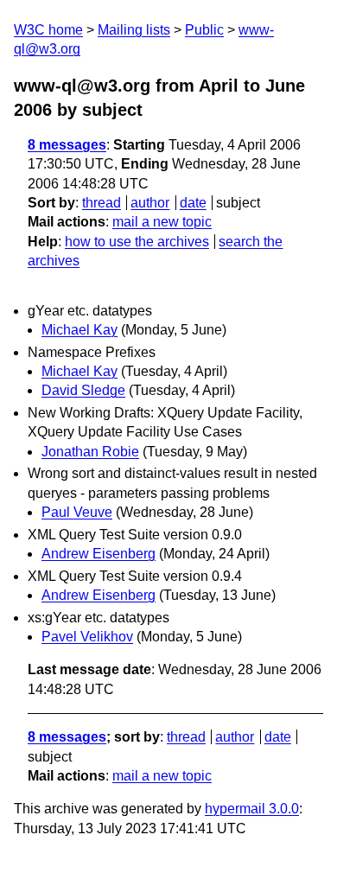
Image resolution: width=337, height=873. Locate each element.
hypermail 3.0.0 (252, 808)
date (193, 202)
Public (204, 29)
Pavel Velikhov (87, 636)
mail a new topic (162, 221)
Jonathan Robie (90, 451)
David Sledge (83, 390)
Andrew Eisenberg (98, 553)
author (149, 202)
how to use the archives (137, 241)
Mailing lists (134, 29)
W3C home (48, 29)
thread (101, 202)
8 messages (67, 144)
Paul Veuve (76, 512)
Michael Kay (79, 329)
